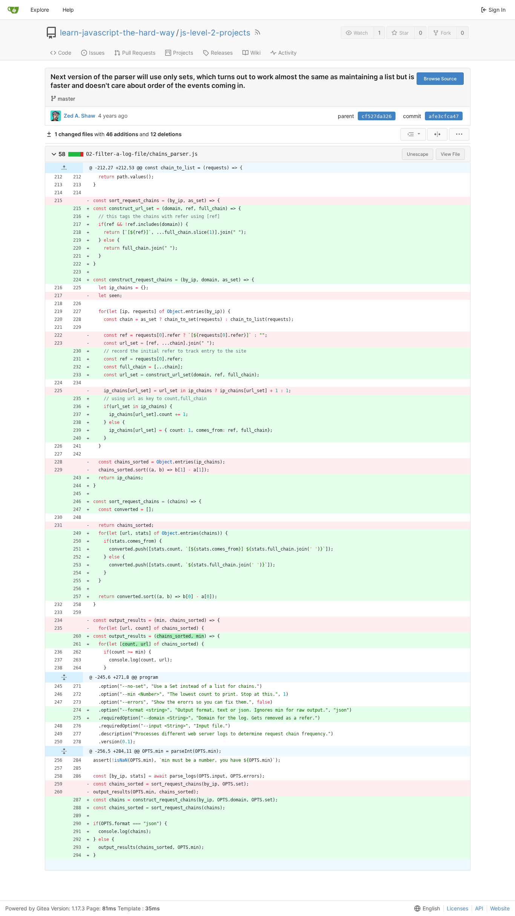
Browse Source (440, 78)
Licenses (457, 908)
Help (68, 9)
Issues (96, 52)
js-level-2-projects (215, 33)
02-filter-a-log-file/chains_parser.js (142, 154)
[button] (54, 154)
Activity (287, 52)
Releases (222, 52)
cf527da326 (377, 116)
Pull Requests (138, 52)
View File (450, 154)
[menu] (413, 134)
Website (500, 908)
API (479, 908)
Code (64, 52)
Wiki (255, 52)
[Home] (13, 9)
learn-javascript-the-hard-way (117, 33)
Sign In (497, 9)
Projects (183, 52)
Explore (40, 9)
